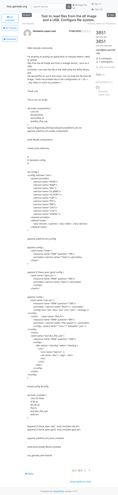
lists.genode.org (17, 6)
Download (11, 39)
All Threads (11, 28)
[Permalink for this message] (89, 470)
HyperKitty (58, 491)
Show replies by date (80, 481)
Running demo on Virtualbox (101, 23)
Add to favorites (107, 67)
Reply (30, 473)
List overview (9, 18)
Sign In (97, 3)
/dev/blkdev (28, 23)
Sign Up (98, 9)
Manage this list (80, 6)
